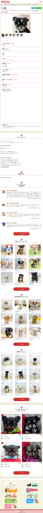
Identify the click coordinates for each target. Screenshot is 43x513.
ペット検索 (5, 4)
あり (3, 76)
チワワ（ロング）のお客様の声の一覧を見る (21, 234)
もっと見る (21, 289)
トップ (2, 4)
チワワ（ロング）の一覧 (11, 4)
